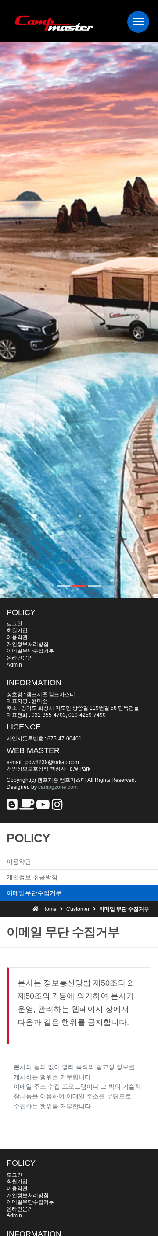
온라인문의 (20, 658)
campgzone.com (58, 787)
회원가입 (17, 631)
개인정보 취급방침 (32, 877)
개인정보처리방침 (28, 644)
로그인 (14, 624)
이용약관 (17, 637)
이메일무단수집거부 (30, 651)
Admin (14, 665)
